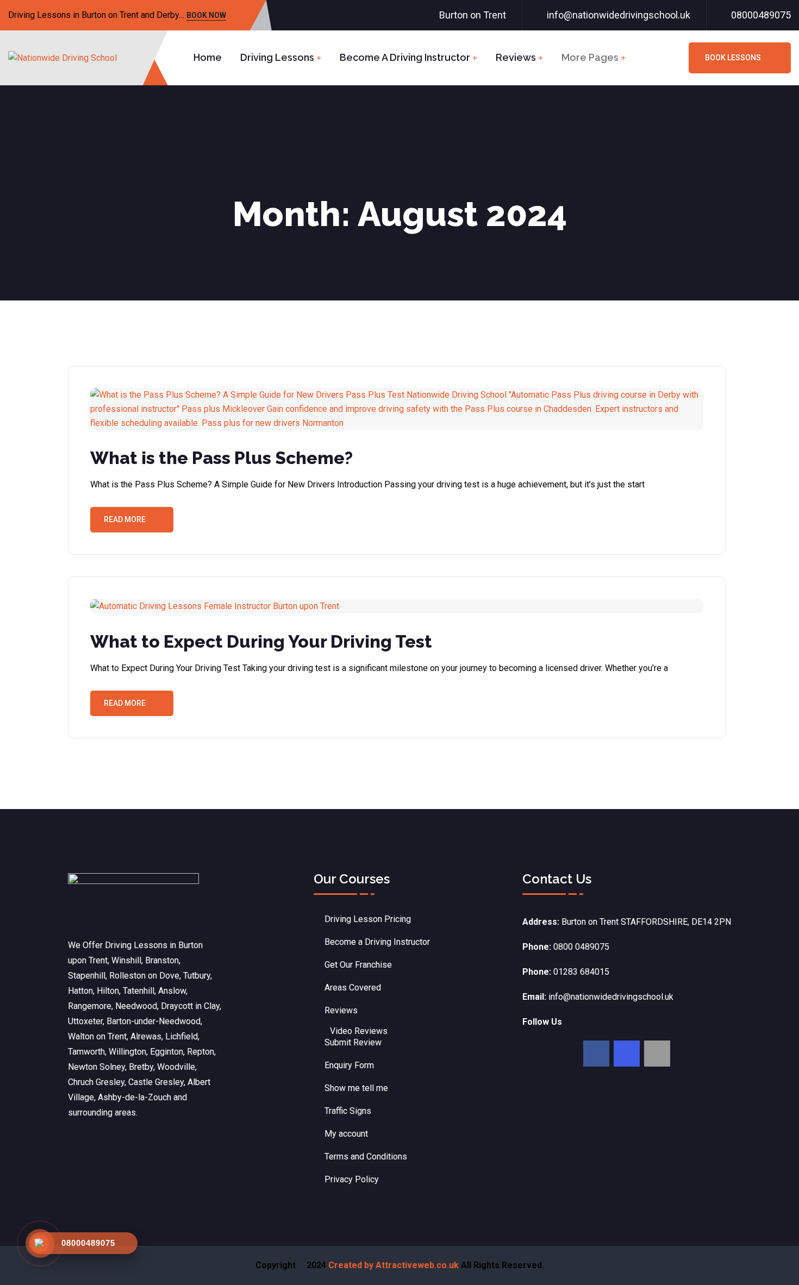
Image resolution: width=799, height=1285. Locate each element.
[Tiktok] (657, 1053)
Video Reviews (359, 1031)
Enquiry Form (349, 1065)
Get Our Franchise (358, 965)
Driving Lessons (277, 57)
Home (207, 57)
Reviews (516, 57)
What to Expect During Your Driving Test (261, 641)
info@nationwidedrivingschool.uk (618, 15)
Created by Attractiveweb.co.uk (393, 1265)
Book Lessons (733, 57)
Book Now (206, 16)
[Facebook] (596, 1053)
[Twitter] (627, 1053)
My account (346, 1134)
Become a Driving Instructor (405, 57)
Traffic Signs (347, 1111)
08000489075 (761, 15)
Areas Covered (352, 987)
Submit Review (353, 1042)
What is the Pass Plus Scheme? (221, 458)
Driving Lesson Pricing (367, 919)
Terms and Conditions (365, 1156)
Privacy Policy (351, 1179)
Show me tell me (356, 1088)
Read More (125, 519)
